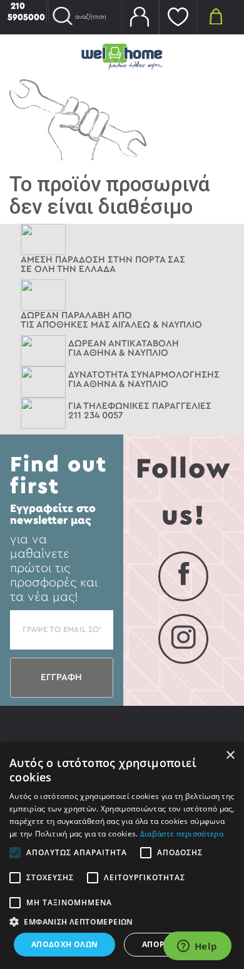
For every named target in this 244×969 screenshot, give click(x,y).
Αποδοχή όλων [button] (64, 944)
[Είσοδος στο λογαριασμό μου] (140, 17)
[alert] (122, 855)
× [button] (230, 755)
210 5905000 (26, 12)
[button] (122, 921)
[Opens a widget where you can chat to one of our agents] (197, 947)
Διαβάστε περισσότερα (181, 833)
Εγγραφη (61, 677)
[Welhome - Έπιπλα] (122, 56)
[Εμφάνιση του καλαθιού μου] (216, 15)
